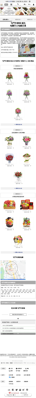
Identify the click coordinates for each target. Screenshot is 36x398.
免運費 (10, 1)
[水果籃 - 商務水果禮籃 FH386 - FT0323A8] (18, 240)
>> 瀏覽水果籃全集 (18, 252)
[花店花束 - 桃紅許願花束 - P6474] (26, 158)
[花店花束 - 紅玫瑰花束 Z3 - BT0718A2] (18, 176)
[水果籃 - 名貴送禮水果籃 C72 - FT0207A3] (26, 204)
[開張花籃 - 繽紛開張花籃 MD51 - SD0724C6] (9, 77)
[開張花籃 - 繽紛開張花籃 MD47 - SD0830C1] (18, 112)
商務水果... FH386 (18, 246)
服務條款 (11, 381)
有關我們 (19, 368)
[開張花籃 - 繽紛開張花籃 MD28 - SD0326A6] (26, 77)
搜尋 (11, 370)
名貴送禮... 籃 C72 (26, 210)
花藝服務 (26, 381)
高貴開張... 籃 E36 (27, 100)
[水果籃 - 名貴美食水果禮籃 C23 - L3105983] (9, 222)
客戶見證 (18, 370)
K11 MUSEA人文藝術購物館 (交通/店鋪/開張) (13, 328)
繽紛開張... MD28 (27, 82)
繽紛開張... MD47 (18, 118)
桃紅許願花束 (27, 164)
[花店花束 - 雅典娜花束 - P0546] (9, 140)
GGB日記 (11, 383)
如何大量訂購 (27, 375)
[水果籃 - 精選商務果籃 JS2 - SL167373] (9, 204)
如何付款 (18, 375)
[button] (35, 19)
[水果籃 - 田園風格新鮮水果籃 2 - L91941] (26, 222)
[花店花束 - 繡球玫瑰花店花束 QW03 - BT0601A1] (26, 140)
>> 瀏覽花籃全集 (18, 124)
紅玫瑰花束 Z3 (18, 182)
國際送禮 (25, 370)
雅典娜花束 (9, 146)
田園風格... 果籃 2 (27, 228)
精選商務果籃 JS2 (9, 210)
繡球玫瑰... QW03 (27, 146)
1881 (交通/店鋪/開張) (8, 325)
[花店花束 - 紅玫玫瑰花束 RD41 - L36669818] (9, 158)
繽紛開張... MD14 (9, 100)
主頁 (11, 368)
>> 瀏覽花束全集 (18, 188)
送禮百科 (18, 381)
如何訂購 (11, 375)
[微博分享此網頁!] (23, 390)
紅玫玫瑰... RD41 (10, 164)
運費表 (13, 377)
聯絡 (27, 368)
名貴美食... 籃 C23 (9, 228)
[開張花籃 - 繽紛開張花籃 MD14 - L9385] (9, 94)
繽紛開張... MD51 (9, 82)
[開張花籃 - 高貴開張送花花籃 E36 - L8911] (26, 94)
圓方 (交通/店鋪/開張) (7, 330)
